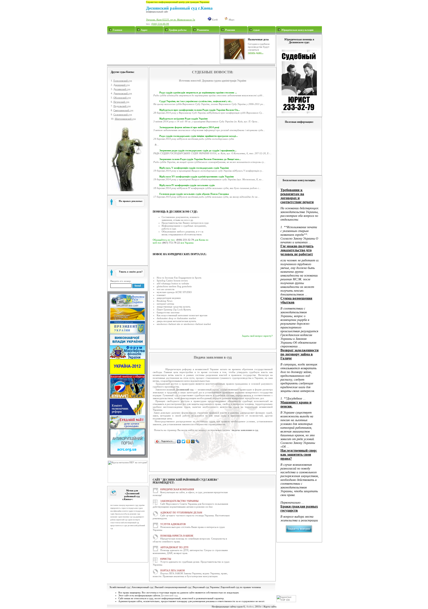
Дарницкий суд (121, 85)
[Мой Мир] (193, 441)
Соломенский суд (122, 114)
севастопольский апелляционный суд (124, 523)
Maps (231, 19)
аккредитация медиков (169, 298)
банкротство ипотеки (168, 312)
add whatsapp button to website (173, 283)
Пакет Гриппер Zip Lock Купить (174, 309)
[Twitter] (183, 441)
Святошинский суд (123, 110)
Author (250, 606)
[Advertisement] (163, 49)
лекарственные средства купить (173, 306)
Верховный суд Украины (206, 587)
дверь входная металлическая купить (176, 321)
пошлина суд (127, 517)
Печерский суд (121, 101)
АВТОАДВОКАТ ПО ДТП (174, 547)
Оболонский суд (122, 97)
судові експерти (134, 520)
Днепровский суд (122, 93)
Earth (214, 19)
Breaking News (164, 300)
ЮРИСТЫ (165, 559)
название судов (116, 517)
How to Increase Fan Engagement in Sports (179, 277)
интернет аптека (165, 303)
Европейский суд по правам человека (241, 587)
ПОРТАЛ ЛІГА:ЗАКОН (172, 570)
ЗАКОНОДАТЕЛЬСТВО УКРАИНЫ (179, 501)
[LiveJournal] (197, 441)
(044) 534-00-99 (160, 24)
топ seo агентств (165, 289)
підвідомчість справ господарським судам (126, 508)
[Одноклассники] (188, 441)
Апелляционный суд (142, 587)
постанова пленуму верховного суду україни (127, 505)
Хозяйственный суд (119, 587)
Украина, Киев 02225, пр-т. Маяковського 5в (170, 19)
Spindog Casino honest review (172, 280)
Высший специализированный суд (173, 587)
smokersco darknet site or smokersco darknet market (184, 324)
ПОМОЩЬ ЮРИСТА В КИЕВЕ (176, 535)
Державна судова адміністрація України (224, 80)
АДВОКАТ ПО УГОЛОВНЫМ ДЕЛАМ (181, 512)
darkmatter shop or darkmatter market (176, 318)
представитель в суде (118, 526)
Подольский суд (122, 106)
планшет (161, 295)
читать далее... (255, 52)
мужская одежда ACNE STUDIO (174, 292)
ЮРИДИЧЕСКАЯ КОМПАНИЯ (177, 489)
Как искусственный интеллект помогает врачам (182, 315)
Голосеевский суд (122, 80)
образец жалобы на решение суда (127, 514)
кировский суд (121, 520)
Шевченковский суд (125, 118)
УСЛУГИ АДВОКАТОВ (173, 524)
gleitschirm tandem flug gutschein (174, 286)
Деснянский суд (121, 89)
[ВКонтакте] (179, 441)
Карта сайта (270, 606)
